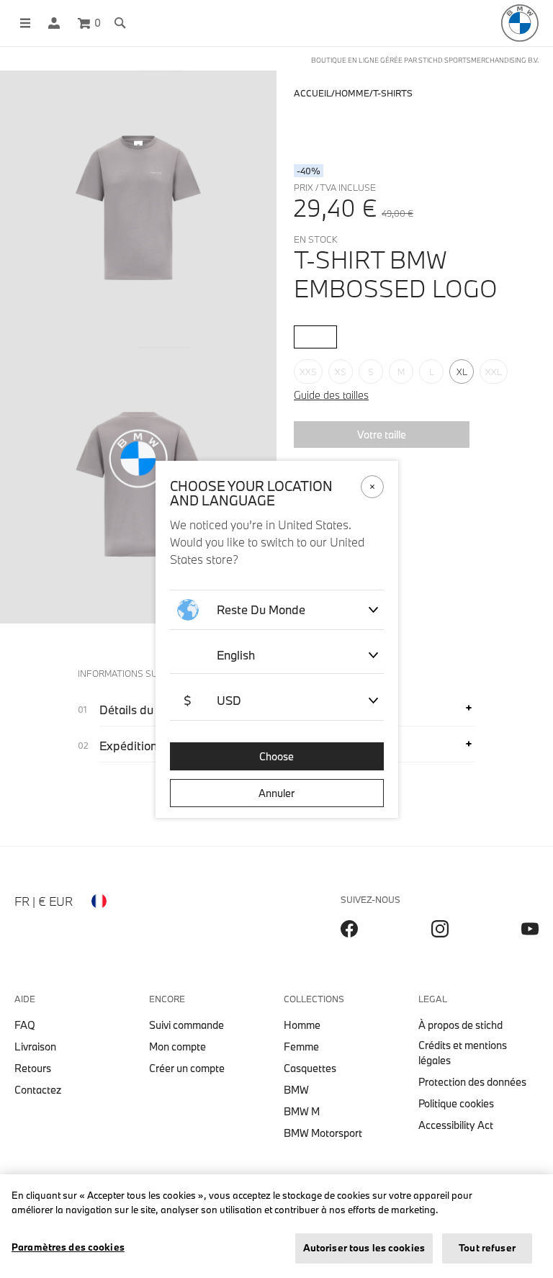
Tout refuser (487, 1247)
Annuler (276, 793)
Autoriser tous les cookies (364, 1247)
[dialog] (276, 639)
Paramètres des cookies (68, 1247)
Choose (276, 756)
